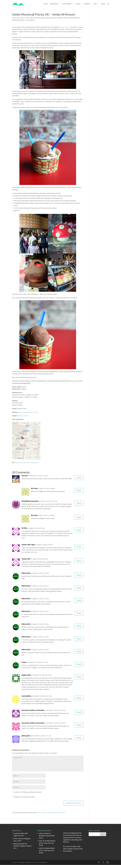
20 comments (30, 20)
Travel (78, 4)
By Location (41, 18)
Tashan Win (26, 559)
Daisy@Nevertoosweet (30, 501)
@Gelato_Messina (23, 416)
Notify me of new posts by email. (24, 797)
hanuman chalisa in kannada (33, 710)
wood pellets (26, 696)
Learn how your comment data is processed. (51, 812)
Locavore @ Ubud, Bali (20, 833)
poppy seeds (26, 675)
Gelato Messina (65, 27)
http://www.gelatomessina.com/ (28, 412)
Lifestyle (87, 4)
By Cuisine (34, 18)
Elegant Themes (25, 862)
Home (46, 4)
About (103, 4)
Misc (95, 4)
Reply (78, 477)
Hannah (25, 476)
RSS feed (66, 842)
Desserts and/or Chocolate (54, 18)
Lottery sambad (44, 833)
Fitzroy (65, 18)
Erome (24, 662)
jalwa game (26, 736)
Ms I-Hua (17, 18)
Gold (40, 848)
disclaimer (69, 851)
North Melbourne (73, 18)
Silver (40, 841)
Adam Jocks (26, 573)
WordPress (43, 862)
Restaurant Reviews (18, 20)
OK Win (24, 528)
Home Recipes (66, 4)
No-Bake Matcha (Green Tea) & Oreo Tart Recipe (47, 843)
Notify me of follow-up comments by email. (28, 792)
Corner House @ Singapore (22, 838)
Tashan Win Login (28, 545)
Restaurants (54, 4)
